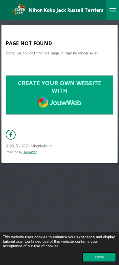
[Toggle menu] (112, 10)
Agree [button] (99, 257)
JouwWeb (30, 152)
